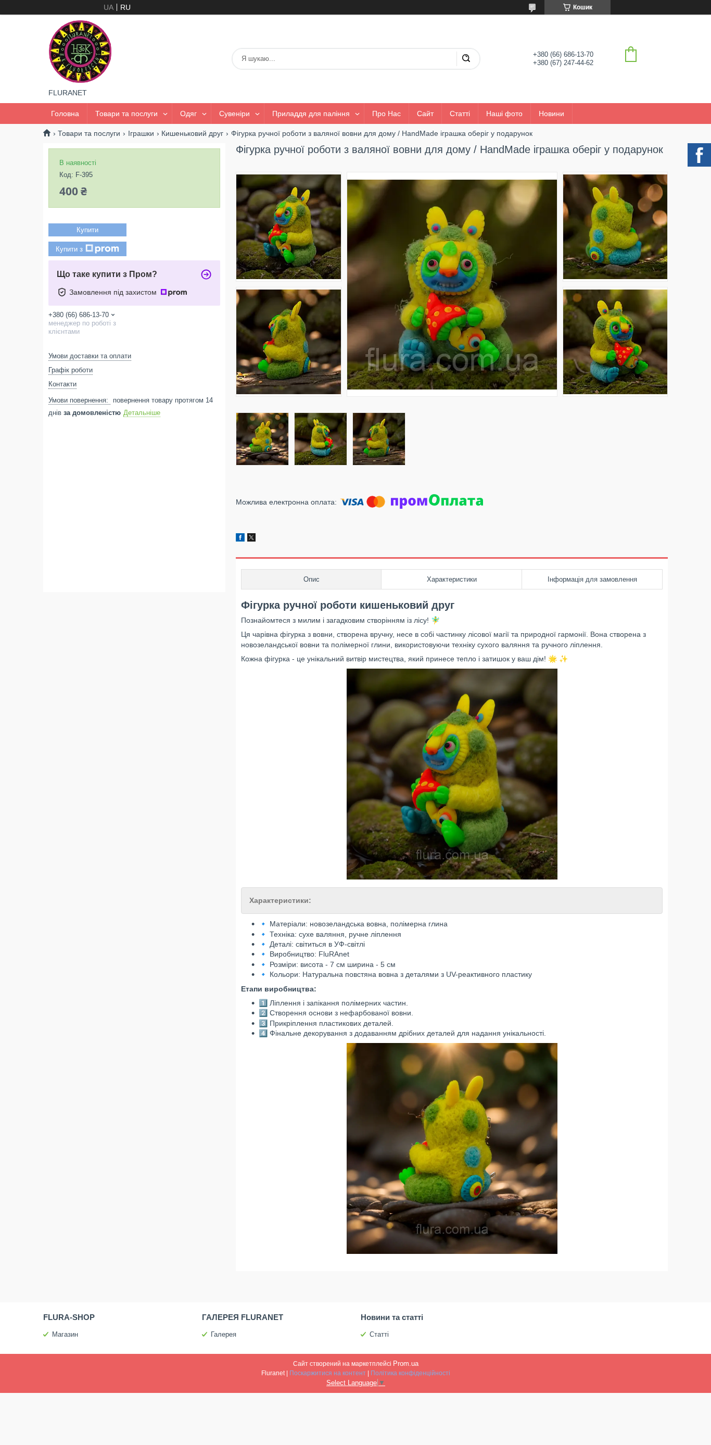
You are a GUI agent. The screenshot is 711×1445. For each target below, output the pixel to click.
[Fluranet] (80, 51)
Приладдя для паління (311, 113)
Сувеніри (234, 113)
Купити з (69, 249)
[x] (251, 539)
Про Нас (386, 113)
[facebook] (240, 539)
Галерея (223, 1334)
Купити (87, 230)
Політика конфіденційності (410, 1373)
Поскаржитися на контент (327, 1373)
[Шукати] (465, 59)
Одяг (188, 113)
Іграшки (141, 133)
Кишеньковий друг (192, 133)
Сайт (425, 113)
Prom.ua (405, 1363)
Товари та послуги (126, 113)
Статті (460, 113)
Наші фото (504, 113)
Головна (65, 113)
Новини (551, 113)
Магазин (65, 1334)
